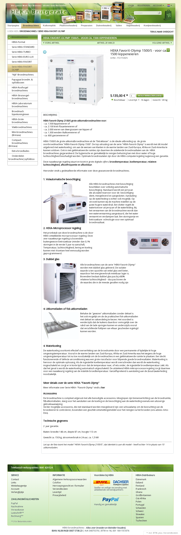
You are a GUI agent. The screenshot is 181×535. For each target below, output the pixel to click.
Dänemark (141, 479)
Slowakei (140, 514)
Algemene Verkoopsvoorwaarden (70, 479)
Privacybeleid (59, 495)
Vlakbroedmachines (22, 127)
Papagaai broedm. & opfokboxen (22, 81)
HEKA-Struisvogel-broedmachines (21, 97)
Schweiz (140, 511)
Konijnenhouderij (152, 25)
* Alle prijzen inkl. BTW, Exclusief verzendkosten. (151, 467)
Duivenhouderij (103, 25)
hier (103, 387)
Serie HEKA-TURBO (21, 51)
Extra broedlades (20, 150)
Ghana (139, 492)
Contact (15, 479)
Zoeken (138, 13)
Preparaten (86, 25)
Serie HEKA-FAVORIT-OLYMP (51, 31)
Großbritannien (143, 495)
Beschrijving (50, 114)
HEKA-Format (18, 42)
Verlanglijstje (17, 492)
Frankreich (141, 488)
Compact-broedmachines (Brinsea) (18, 143)
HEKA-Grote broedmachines (20, 121)
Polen (138, 501)
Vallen (119, 25)
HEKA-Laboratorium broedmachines (22, 105)
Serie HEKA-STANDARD (23, 46)
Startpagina (13, 25)
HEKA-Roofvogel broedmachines (20, 89)
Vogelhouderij (133, 25)
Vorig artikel (52, 43)
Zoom (44, 52)
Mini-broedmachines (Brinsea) (22, 134)
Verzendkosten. (170, 532)
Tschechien (141, 520)
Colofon (57, 482)
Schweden (141, 507)
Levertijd (57, 492)
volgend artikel (161, 43)
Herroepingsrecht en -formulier (68, 485)
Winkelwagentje (19, 485)
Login (131, 5)
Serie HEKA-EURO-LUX (23, 56)
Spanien (140, 517)
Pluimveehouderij (68, 25)
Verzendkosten (60, 488)
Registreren (144, 5)
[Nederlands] (169, 5)
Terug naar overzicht (162, 31)
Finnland (140, 485)
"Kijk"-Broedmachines (23, 74)
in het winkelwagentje (150, 95)
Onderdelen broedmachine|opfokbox (21, 157)
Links (13, 482)
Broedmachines (31, 25)
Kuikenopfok (49, 25)
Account (15, 488)
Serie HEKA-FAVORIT (22, 61)
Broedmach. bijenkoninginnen (20, 113)
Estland (139, 482)
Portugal (140, 504)
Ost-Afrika (141, 498)
